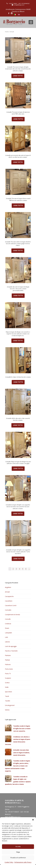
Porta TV (8, 673)
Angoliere (8, 587)
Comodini (8, 610)
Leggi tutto (18, 76)
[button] (33, 820)
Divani (7, 628)
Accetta (18, 846)
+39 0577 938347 (13, 3)
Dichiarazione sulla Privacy (22, 862)
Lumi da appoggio (11, 646)
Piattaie (7, 660)
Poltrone (8, 664)
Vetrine (7, 710)
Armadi (7, 592)
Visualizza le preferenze (18, 857)
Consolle (8, 619)
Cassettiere (8, 601)
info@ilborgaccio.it (19, 5)
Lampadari (8, 633)
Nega (18, 852)
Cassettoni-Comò (10, 605)
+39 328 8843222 (25, 3)
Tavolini (7, 701)
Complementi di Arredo (12, 614)
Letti (6, 637)
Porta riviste (9, 669)
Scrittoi (7, 683)
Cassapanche (9, 596)
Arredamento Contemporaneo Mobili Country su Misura (18, 10)
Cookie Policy (9, 862)
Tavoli (7, 696)
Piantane (8, 655)
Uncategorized (9, 705)
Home (7, 32)
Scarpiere (8, 678)
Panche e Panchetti (11, 651)
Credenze (8, 624)
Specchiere (8, 692)
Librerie (7, 642)
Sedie (6, 687)
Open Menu (31, 22)
